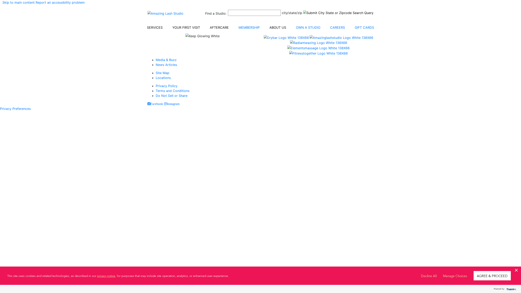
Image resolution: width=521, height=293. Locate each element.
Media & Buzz (166, 60)
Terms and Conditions (172, 91)
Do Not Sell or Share (171, 96)
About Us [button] (277, 27)
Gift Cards (364, 27)
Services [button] (155, 27)
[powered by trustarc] (511, 289)
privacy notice (106, 276)
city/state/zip (292, 13)
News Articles (166, 65)
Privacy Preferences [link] (15, 109)
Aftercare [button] (219, 27)
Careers (337, 27)
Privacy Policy (166, 86)
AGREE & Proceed (492, 275)
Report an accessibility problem (60, 2)
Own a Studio (308, 27)
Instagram (173, 103)
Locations (163, 78)
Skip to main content (18, 2)
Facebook (156, 103)
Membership (249, 27)
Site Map (162, 73)
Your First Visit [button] (186, 27)
